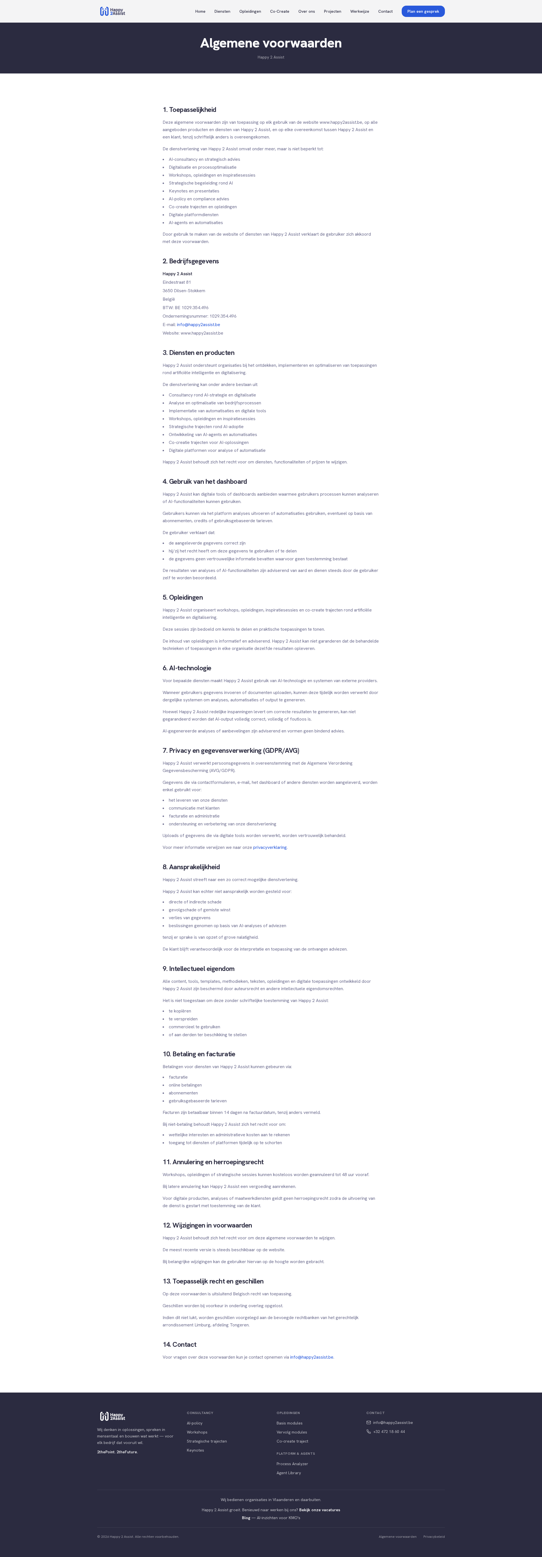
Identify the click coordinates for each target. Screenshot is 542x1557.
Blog (246, 1517)
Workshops (197, 1432)
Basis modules (290, 1423)
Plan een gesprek (423, 11)
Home (200, 11)
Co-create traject (292, 1441)
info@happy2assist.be (198, 325)
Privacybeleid (434, 1536)
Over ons (306, 11)
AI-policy (194, 1423)
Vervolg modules (292, 1432)
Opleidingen (250, 11)
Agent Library (289, 1472)
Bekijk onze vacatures (319, 1509)
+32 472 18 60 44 (389, 1431)
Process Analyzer (292, 1463)
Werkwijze (359, 11)
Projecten (332, 11)
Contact (385, 11)
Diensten (222, 11)
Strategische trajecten (207, 1441)
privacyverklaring (270, 847)
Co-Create (279, 11)
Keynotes (195, 1450)
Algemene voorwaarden (398, 1536)
